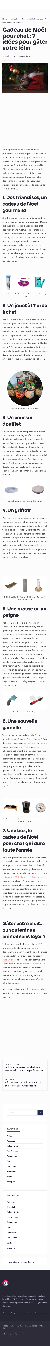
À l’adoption (13, 1313)
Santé (9, 1176)
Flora (13, 56)
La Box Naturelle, (37, 877)
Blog (36, 1313)
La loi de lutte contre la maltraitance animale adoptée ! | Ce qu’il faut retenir (24, 1067)
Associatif (11, 1140)
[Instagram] (16, 1334)
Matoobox (20, 877)
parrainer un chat (31, 963)
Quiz (9, 1161)
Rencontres (12, 1171)
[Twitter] (10, 1334)
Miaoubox (9, 877)
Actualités (14, 19)
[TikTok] (22, 1334)
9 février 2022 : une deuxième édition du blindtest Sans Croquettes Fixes (23, 1082)
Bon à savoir (12, 1151)
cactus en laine (39, 351)
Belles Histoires (13, 1146)
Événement (12, 1156)
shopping (11, 1181)
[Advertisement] (25, 123)
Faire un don (8, 959)
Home (4, 19)
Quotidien (11, 1166)
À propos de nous (26, 1313)
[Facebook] (4, 1334)
